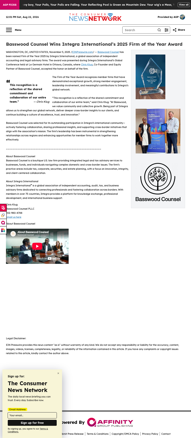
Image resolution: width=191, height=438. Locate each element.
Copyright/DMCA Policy (125, 433)
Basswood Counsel (108, 52)
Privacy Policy (150, 433)
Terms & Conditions (97, 433)
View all (183, 4)
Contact (166, 433)
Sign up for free (32, 423)
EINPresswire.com (82, 52)
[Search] (159, 30)
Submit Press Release (71, 433)
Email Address (17, 409)
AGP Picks (9, 4)
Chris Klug (87, 64)
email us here (13, 217)
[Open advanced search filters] (166, 30)
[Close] (58, 373)
